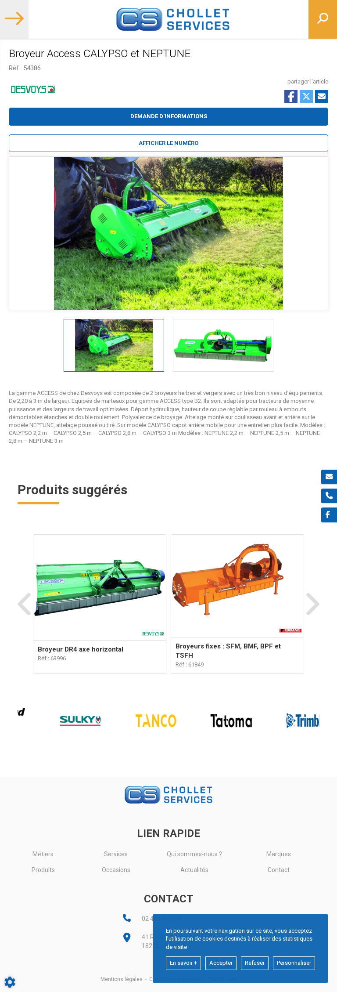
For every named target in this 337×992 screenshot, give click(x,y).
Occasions (116, 869)
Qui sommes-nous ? (194, 854)
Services (116, 854)
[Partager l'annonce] (321, 96)
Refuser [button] (255, 962)
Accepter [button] (221, 962)
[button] (168, 143)
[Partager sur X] (306, 96)
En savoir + (183, 962)
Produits (43, 869)
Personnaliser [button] (294, 962)
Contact (279, 869)
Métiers (43, 854)
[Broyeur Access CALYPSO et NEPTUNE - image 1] (114, 345)
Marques (278, 854)
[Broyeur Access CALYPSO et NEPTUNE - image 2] (223, 345)
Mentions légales (121, 979)
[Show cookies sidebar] (9, 982)
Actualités (194, 869)
